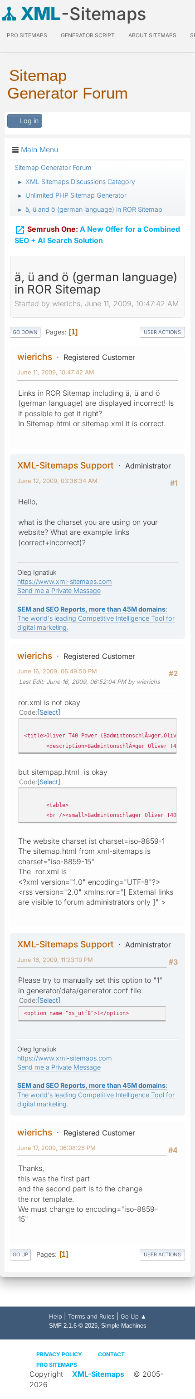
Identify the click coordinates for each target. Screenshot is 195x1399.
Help (55, 1316)
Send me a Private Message (59, 590)
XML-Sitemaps (98, 1374)
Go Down (25, 332)
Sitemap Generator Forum (67, 84)
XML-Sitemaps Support (65, 465)
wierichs (34, 356)
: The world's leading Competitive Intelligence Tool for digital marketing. (96, 618)
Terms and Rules (91, 1316)
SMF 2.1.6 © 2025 (73, 1325)
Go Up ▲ (133, 1316)
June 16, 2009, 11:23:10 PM (55, 959)
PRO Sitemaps (27, 35)
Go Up (20, 1254)
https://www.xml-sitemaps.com (64, 581)
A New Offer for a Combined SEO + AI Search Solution (97, 234)
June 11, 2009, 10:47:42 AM (55, 372)
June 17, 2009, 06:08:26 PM (56, 1147)
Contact (111, 1354)
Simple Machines (123, 1325)
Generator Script (88, 35)
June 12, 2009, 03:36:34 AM (57, 480)
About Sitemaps (152, 35)
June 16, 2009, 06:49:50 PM (57, 671)
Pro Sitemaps (56, 1364)
